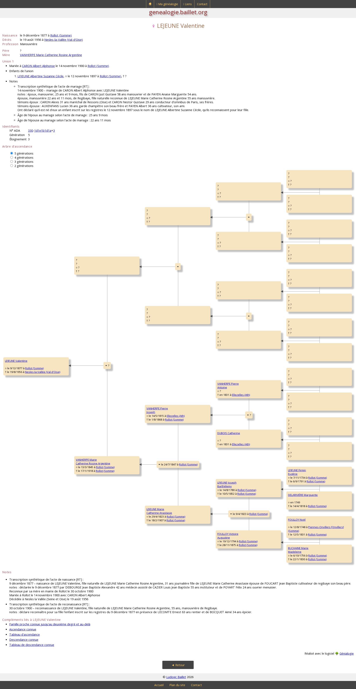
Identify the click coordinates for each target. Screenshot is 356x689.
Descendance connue (23, 640)
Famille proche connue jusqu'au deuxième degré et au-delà (49, 624)
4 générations (23, 157)
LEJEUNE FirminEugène (297, 472)
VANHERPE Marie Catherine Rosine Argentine (51, 55)
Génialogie (347, 653)
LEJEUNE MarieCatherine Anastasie (159, 511)
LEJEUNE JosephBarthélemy (227, 484)
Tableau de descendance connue (31, 645)
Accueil (159, 685)
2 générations (23, 166)
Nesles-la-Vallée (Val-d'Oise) (63, 40)
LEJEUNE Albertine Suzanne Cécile (40, 76)
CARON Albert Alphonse (38, 66)
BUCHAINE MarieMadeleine (298, 550)
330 (30, 130)
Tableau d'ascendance (24, 634)
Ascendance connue (22, 629)
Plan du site (177, 685)
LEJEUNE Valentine (16, 361)
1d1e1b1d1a (42, 130)
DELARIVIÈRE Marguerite (303, 495)
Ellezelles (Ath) (176, 416)
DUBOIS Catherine (228, 433)
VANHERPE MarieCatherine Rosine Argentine (93, 461)
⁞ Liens (187, 4)
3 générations (23, 162)
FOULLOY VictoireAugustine (227, 535)
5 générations (23, 153)
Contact (202, 4)
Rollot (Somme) (61, 35)
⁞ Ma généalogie (167, 4)
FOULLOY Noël (297, 519)
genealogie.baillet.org (178, 12)
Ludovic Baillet (176, 677)
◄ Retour (178, 665)
